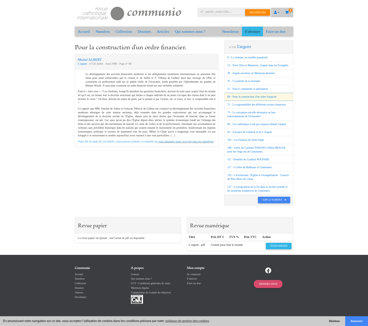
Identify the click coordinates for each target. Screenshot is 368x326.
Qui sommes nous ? (190, 31)
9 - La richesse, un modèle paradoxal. (247, 57)
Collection (124, 31)
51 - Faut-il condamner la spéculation (247, 88)
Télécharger (279, 245)
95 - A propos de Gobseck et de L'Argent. (250, 132)
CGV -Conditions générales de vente (150, 283)
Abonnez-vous (268, 284)
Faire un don (275, 31)
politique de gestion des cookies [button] (187, 321)
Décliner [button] (334, 321)
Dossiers (144, 31)
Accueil (84, 31)
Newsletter (230, 31)
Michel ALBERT (90, 60)
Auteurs (79, 292)
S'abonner (252, 31)
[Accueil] (129, 13)
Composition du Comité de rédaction (151, 292)
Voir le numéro (272, 199)
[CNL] (137, 299)
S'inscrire (192, 278)
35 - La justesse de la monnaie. (244, 81)
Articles (163, 31)
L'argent (83, 63)
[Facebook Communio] (268, 270)
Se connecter (194, 274)
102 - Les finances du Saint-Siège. (246, 139)
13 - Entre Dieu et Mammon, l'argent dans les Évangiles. (258, 65)
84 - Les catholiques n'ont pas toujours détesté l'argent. (257, 124)
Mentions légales (140, 287)
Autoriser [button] (357, 321)
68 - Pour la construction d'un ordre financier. (252, 96)
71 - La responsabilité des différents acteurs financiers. (257, 104)
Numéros (103, 31)
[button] (276, 12)
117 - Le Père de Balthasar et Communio (249, 167)
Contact (135, 274)
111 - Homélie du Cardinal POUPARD (248, 159)
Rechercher (257, 12)
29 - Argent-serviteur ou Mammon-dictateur (251, 73)
